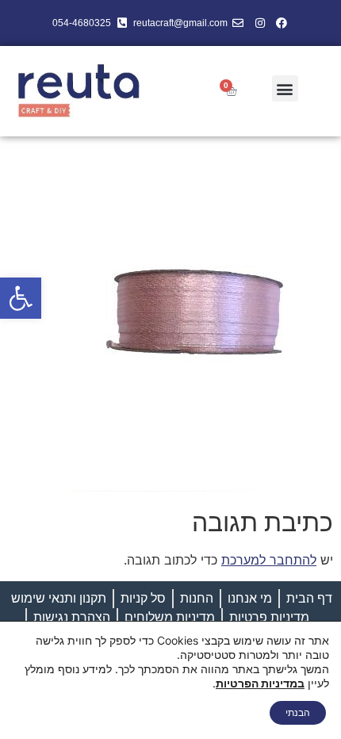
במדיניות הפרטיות (260, 683)
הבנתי (297, 712)
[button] (20, 298)
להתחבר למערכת (268, 560)
